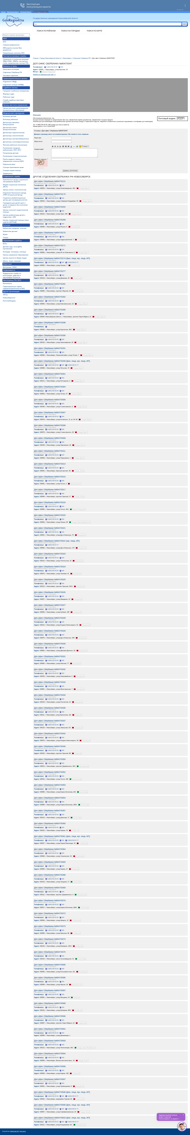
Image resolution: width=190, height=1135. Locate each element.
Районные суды (8, 97)
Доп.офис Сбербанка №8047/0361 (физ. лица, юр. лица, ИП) (62, 836)
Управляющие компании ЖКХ (14, 53)
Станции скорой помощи (12, 170)
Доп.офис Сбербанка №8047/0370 (50, 900)
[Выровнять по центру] (66, 146)
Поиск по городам (70, 31)
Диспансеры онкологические (13, 136)
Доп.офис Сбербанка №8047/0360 (50, 823)
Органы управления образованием (15, 255)
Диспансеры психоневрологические (16, 142)
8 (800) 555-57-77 (73, 262)
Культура (6, 225)
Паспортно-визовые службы (14, 56)
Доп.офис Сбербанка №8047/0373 (50, 926)
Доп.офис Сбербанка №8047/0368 (50, 875)
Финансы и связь (10, 66)
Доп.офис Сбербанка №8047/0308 (50, 425)
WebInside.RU (14, 1131)
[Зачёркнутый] (57, 146)
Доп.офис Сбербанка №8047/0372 (50, 913)
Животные (7, 264)
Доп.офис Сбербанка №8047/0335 (50, 708)
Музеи (5, 234)
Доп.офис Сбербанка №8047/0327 (50, 605)
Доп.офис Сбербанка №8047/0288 (50, 322)
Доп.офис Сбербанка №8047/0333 (50, 682)
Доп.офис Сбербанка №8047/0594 (50, 1053)
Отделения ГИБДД (9, 81)
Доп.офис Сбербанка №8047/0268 (50, 220)
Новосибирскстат (9, 298)
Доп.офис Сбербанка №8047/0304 (50, 387)
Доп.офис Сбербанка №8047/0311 (49, 451)
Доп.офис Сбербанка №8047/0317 (50, 489)
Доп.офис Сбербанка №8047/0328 (50, 618)
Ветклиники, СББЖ (10, 267)
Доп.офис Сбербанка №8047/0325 (50, 579)
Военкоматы (7, 283)
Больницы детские (9, 116)
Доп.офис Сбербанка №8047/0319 (50, 502)
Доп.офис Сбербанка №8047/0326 (50, 592)
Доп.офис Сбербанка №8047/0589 (50, 1003)
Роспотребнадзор (9, 301)
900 (62, 67)
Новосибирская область (41, 183)
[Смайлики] (80, 146)
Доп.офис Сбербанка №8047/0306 (50, 400)
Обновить (41, 168)
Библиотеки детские (10, 231)
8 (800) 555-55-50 (52, 67)
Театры (5, 237)
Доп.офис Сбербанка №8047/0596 (50, 1066)
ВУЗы (5, 244)
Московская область (13, 12)
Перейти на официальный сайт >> (44, 74)
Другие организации (11, 291)
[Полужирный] (52, 146)
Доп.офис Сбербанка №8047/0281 (50, 284)
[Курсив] (55, 146)
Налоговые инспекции (11, 69)
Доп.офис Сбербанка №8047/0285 (50, 310)
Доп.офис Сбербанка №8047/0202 (50, 207)
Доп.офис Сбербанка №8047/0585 (50, 965)
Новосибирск (52, 183)
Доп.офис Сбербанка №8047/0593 (50, 1041)
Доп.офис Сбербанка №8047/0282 (50, 297)
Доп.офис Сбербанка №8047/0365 (50, 862)
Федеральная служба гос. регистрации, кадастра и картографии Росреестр (12, 275)
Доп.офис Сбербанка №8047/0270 (50, 233)
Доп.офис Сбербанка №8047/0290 (50, 335)
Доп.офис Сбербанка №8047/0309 (50, 438)
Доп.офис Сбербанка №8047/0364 (50, 849)
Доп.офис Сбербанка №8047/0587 (50, 990)
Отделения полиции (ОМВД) (13, 85)
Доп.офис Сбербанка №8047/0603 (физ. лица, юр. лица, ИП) (62, 1118)
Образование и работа (12, 240)
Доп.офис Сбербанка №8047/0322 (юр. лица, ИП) (57, 541)
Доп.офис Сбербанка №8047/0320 (50, 515)
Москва (3, 12)
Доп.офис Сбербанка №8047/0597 (50, 1079)
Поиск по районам (46, 31)
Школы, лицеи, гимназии (12, 261)
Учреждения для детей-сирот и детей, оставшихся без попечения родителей (15, 205)
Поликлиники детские (10, 153)
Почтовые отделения (10, 75)
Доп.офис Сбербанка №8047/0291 (50, 348)
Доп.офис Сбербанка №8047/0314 (50, 464)
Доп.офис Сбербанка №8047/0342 (50, 733)
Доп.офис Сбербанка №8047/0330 (50, 644)
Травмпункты (7, 173)
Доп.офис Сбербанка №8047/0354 (50, 798)
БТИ (4, 42)
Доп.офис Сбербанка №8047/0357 (50, 810)
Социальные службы (11, 176)
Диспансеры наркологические (14, 132)
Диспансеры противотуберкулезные (16, 139)
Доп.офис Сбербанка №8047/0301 (50, 374)
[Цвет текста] (71, 146)
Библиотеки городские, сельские (14, 228)
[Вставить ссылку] (74, 146)
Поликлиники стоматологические (15, 156)
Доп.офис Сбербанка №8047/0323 (50, 554)
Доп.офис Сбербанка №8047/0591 (50, 1029)
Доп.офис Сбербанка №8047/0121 (50, 181)
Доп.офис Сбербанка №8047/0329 (50, 631)
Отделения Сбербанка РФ (12, 72)
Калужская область (25, 12)
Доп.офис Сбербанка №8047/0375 (50, 952)
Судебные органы (10, 88)
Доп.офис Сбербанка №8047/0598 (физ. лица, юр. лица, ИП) (62, 1092)
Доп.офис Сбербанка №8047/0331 (50, 656)
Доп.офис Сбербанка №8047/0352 (50, 772)
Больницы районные (10, 119)
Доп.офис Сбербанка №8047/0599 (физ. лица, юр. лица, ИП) (62, 1105)
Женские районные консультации (15, 145)
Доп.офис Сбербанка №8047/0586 (50, 977)
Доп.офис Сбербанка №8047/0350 (50, 759)
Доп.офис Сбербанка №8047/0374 (50, 939)
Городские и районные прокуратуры (16, 91)
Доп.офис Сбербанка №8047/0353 (50, 785)
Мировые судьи (8, 94)
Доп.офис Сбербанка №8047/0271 (50, 245)
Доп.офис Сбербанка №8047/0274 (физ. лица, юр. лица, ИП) (62, 258)
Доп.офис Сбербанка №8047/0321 (50, 528)
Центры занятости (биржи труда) (15, 258)
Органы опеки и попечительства (14, 190)
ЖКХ (5, 39)
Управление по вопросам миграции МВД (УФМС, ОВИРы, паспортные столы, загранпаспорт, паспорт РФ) (16, 61)
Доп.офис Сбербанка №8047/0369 (50, 888)
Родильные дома (9, 164)
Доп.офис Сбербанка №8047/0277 (50, 271)
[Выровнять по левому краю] (63, 146)
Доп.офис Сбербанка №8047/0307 (50, 412)
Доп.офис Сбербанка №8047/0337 (50, 721)
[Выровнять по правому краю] (68, 146)
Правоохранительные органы (15, 78)
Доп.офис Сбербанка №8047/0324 (50, 567)
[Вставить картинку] (77, 146)
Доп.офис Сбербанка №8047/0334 (50, 695)
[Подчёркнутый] (60, 146)
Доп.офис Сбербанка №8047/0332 (50, 669)
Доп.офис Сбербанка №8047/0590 (50, 1016)
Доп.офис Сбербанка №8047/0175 (50, 194)
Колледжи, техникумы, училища (14, 252)
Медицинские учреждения (13, 113)
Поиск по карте (94, 31)
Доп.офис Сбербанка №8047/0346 (50, 746)
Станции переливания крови (13, 167)
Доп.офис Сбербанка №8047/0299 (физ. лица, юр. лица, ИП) (62, 361)
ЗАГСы (5, 295)
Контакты (23, 1131)
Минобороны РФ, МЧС (12, 280)
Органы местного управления (15, 105)
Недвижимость (9, 270)
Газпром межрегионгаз (11, 45)
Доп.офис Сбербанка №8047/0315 (50, 477)
